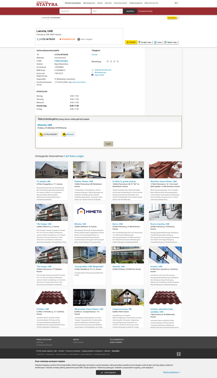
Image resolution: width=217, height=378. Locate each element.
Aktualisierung (100, 72)
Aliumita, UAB (45, 125)
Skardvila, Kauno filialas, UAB (163, 181)
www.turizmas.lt (61, 354)
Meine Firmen (151, 3)
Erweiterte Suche (145, 11)
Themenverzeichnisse (44, 345)
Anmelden (115, 351)
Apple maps (172, 42)
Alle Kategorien (89, 3)
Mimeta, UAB (80, 224)
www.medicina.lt (87, 354)
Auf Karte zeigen (74, 156)
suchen (130, 11)
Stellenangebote (135, 3)
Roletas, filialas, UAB (83, 181)
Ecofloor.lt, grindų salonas (124, 181)
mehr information (79, 82)
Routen (81, 342)
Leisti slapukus (110, 372)
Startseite (39, 342)
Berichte (108, 3)
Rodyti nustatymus (170, 372)
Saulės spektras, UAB (49, 351)
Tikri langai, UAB (44, 224)
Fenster (95, 55)
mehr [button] (108, 144)
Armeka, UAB (156, 266)
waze (159, 42)
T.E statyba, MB (43, 181)
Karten (100, 3)
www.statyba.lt (74, 354)
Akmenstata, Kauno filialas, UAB (88, 309)
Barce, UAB (118, 224)
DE (176, 3)
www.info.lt (40, 354)
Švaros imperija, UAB (159, 224)
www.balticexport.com (102, 354)
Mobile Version (116, 342)
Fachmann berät (120, 3)
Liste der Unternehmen (51, 18)
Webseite (70, 134)
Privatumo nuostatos (73, 351)
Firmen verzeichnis (73, 3)
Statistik (107, 351)
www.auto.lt (50, 354)
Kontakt (61, 351)
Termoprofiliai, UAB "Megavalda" (89, 266)
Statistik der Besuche (103, 70)
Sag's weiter (99, 75)
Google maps (146, 42)
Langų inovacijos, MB (122, 309)
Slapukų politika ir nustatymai (92, 351)
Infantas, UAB (43, 309)
